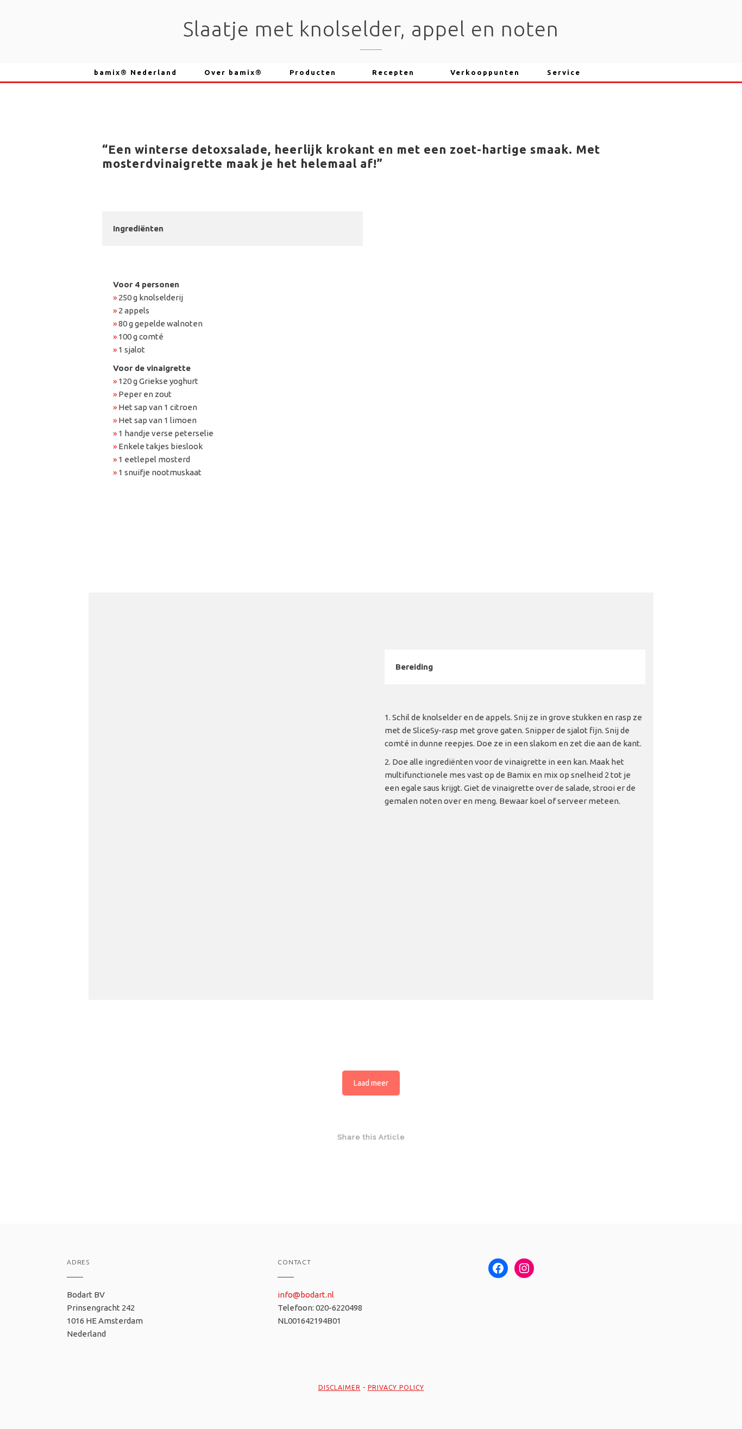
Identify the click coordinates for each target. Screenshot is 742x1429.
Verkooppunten (485, 72)
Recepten (393, 72)
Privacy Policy (396, 1387)
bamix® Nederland (135, 72)
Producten (313, 72)
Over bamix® (233, 72)
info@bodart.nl (306, 1294)
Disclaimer (339, 1387)
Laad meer (371, 1083)
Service (564, 72)
